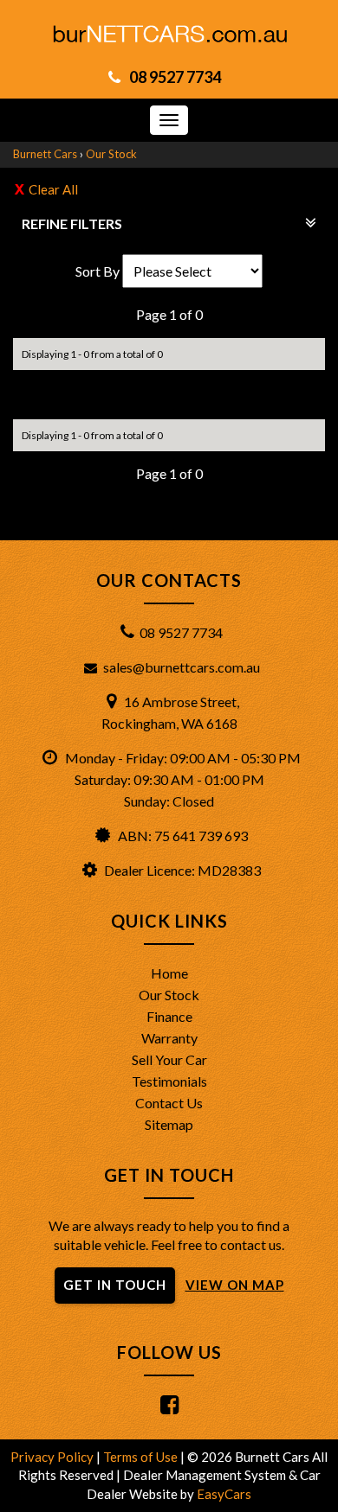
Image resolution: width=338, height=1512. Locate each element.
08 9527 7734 (175, 76)
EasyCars (224, 1494)
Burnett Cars (45, 154)
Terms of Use (141, 1456)
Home (169, 973)
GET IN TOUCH (114, 1284)
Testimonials (169, 1081)
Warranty (169, 1038)
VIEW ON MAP (234, 1284)
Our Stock (111, 154)
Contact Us (169, 1102)
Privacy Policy (53, 1456)
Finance (169, 1016)
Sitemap (169, 1124)
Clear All (53, 189)
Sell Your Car (169, 1059)
